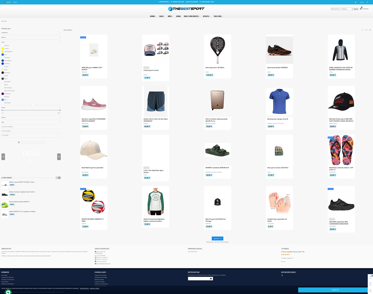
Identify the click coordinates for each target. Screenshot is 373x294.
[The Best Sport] (186, 9)
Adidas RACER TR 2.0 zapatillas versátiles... (23, 211)
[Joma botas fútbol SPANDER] (279, 50)
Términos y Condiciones (7, 279)
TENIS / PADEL (218, 16)
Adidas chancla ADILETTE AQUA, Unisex (21, 182)
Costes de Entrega (100, 281)
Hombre (152, 16)
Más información (84, 288)
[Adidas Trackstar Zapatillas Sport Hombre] (4, 195)
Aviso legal (4, 275)
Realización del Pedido (101, 277)
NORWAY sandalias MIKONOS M (217, 168)
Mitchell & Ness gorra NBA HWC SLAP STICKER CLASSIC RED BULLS (341, 120)
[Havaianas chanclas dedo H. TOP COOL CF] (341, 150)
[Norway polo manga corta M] (279, 101)
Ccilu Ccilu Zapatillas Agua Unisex (153, 171)
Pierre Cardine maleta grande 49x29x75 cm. (216, 120)
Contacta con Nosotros (7, 277)
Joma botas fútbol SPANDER (277, 68)
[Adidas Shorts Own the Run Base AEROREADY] (155, 101)
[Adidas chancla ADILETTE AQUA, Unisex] (4, 185)
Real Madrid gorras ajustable (92, 168)
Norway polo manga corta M (277, 119)
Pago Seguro (4, 281)
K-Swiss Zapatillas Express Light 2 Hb (292, 251)
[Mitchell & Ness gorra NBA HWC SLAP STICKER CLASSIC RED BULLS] (341, 101)
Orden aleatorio (68, 30)
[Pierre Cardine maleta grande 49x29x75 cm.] (217, 101)
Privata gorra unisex (151, 70)
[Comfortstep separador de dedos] (279, 201)
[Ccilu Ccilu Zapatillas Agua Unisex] (155, 150)
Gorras (178, 16)
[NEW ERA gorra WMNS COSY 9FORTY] (93, 50)
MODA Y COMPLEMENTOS (191, 16)
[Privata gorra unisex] (155, 50)
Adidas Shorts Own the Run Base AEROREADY (156, 120)
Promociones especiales (195, 249)
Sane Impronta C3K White (214, 68)
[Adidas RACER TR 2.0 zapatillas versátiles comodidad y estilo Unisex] (4, 214)
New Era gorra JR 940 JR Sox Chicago (215, 220)
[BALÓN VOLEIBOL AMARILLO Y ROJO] (93, 201)
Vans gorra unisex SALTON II (277, 168)
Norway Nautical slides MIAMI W (19, 201)
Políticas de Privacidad (7, 284)
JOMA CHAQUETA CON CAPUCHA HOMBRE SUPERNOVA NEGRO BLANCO (341, 70)
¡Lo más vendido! (6, 178)
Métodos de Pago (99, 279)
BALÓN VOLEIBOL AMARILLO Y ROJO (93, 220)
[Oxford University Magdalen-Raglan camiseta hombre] (155, 201)
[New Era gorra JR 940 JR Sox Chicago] (217, 201)
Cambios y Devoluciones (101, 284)
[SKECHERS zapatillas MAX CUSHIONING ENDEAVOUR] (341, 201)
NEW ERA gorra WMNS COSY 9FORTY (92, 69)
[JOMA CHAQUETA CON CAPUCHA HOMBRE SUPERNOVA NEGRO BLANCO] (341, 50)
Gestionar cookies (94, 288)
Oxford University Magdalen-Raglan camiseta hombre (154, 220)
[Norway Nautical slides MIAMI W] (4, 204)
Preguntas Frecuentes (100, 275)
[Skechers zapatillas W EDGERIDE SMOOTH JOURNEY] (93, 101)
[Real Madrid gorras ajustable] (93, 150)
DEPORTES (206, 16)
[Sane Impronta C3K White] (217, 50)
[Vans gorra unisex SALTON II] (279, 150)
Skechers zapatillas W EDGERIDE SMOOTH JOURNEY (93, 120)
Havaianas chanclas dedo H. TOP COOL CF (341, 169)
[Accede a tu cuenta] (356, 2)
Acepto (335, 290)
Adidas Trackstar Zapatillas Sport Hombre (22, 192)
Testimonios (285, 249)
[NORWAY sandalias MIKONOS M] (217, 150)
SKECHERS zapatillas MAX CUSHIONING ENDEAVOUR (338, 223)
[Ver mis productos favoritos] (368, 2)
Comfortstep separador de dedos (277, 220)
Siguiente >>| (218, 238)
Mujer (161, 16)
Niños (170, 16)
